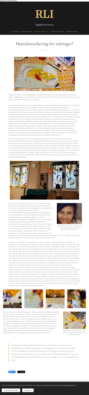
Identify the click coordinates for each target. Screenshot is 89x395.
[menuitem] (22, 32)
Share (13, 372)
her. (34, 357)
